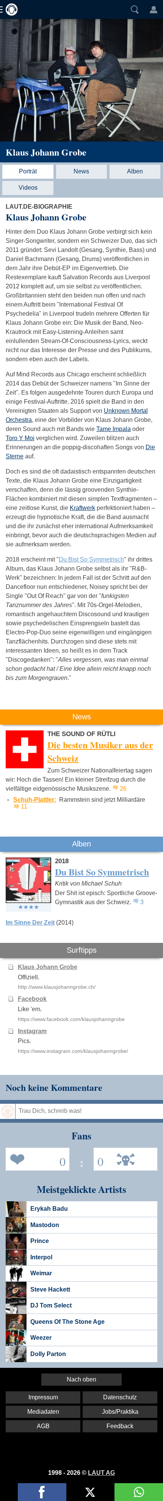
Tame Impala (113, 429)
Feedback (120, 1426)
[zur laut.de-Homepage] (9, 9)
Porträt (28, 171)
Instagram (32, 1031)
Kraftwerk (82, 508)
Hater (98, 1158)
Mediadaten (43, 1411)
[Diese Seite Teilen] (42, 1492)
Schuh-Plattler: (34, 799)
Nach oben (81, 1379)
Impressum (43, 1397)
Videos (28, 187)
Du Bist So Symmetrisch (91, 559)
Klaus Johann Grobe (46, 152)
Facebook (32, 999)
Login (153, 9)
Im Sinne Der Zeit (30, 922)
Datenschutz (120, 1397)
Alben (135, 171)
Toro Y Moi (20, 438)
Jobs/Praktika (120, 1411)
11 (24, 806)
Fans (36, 1158)
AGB (43, 1426)
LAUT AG (101, 1473)
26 (123, 788)
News (81, 171)
